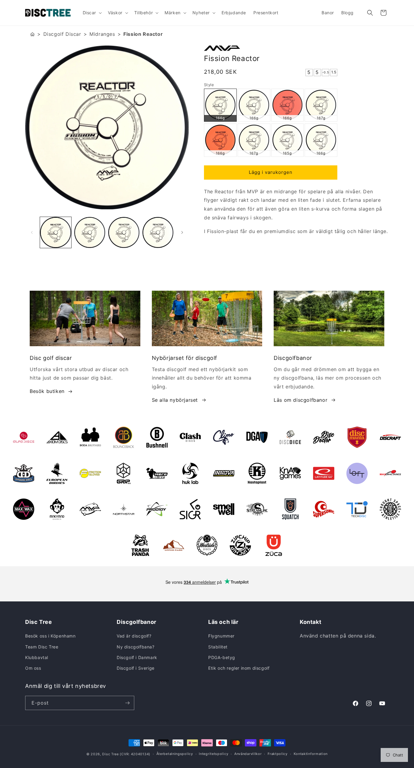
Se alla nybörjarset (175, 400)
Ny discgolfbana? (136, 646)
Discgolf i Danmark (137, 657)
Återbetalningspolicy (174, 754)
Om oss (33, 668)
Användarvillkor (248, 754)
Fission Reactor (143, 34)
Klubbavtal (36, 657)
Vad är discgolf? (134, 635)
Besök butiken (47, 391)
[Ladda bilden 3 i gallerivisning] (123, 232)
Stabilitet (218, 646)
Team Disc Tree (41, 646)
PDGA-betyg (221, 657)
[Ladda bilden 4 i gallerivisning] (158, 232)
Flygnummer (221, 635)
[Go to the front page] (32, 34)
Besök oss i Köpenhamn (50, 635)
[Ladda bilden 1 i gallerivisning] (55, 232)
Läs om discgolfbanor (300, 400)
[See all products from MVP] (296, 48)
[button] (92, 12)
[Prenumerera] (127, 703)
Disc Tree (110, 754)
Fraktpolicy (278, 754)
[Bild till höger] (182, 232)
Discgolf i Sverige (136, 668)
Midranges (102, 34)
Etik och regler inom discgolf (238, 668)
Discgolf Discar (62, 34)
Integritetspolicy (213, 754)
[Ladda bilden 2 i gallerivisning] (89, 232)
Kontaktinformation (311, 754)
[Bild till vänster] (31, 232)
